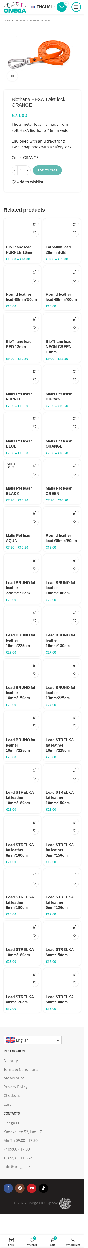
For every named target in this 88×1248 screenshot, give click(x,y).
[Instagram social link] (20, 1188)
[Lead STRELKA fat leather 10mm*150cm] (62, 776)
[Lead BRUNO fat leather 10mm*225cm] (22, 723)
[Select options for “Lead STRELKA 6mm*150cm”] (74, 927)
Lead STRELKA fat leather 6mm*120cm (60, 902)
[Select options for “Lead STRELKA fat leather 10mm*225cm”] (74, 717)
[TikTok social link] (43, 1188)
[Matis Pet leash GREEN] (62, 471)
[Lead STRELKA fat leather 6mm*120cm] (62, 880)
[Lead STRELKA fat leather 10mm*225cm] (62, 723)
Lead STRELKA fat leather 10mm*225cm (60, 745)
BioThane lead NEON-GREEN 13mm (59, 347)
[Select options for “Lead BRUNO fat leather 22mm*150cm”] (35, 560)
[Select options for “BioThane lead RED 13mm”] (35, 319)
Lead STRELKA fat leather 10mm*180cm (20, 797)
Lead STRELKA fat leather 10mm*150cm (60, 797)
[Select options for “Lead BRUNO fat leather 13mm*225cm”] (74, 665)
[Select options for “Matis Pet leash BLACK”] (35, 466)
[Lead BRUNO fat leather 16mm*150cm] (22, 671)
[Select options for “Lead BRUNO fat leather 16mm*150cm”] (35, 665)
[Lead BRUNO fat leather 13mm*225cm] (62, 671)
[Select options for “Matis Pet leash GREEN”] (74, 466)
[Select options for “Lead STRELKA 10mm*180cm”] (35, 927)
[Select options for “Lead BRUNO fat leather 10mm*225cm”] (35, 717)
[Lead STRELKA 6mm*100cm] (62, 980)
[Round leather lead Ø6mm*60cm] (62, 277)
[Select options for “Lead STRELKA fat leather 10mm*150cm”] (74, 770)
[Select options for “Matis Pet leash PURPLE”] (35, 371)
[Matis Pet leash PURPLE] (22, 377)
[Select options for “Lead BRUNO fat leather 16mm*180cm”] (74, 612)
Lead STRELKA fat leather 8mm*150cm (60, 850)
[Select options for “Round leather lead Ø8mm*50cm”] (35, 272)
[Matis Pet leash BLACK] (22, 471)
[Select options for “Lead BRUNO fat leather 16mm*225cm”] (35, 612)
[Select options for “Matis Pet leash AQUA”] (35, 513)
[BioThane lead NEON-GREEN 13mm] (62, 325)
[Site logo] (15, 6)
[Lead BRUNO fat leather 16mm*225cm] (22, 618)
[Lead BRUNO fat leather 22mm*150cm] (22, 566)
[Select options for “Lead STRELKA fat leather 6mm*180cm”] (35, 875)
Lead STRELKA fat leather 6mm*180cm (20, 902)
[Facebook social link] (8, 1188)
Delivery (11, 1060)
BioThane (20, 20)
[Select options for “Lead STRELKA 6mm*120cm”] (35, 974)
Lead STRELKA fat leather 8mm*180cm (20, 850)
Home (7, 20)
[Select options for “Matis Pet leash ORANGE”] (74, 419)
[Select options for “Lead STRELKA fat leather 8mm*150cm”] (74, 822)
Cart (7, 1104)
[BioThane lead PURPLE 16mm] (22, 230)
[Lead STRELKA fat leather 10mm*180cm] (22, 776)
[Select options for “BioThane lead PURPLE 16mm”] (35, 225)
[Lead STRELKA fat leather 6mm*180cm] (22, 880)
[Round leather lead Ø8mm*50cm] (22, 277)
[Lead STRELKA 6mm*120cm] (22, 980)
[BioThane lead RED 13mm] (22, 325)
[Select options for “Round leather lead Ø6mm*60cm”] (74, 272)
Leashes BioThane (40, 20)
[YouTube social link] (31, 1188)
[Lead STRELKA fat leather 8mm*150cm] (62, 828)
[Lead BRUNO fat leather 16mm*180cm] (62, 618)
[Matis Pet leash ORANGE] (62, 424)
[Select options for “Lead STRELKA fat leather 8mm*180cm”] (35, 822)
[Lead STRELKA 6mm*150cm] (62, 933)
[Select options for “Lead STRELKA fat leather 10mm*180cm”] (35, 770)
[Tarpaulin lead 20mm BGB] (62, 230)
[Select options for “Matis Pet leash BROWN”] (74, 371)
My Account (14, 1078)
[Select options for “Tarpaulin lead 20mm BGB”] (74, 225)
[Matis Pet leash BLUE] (22, 424)
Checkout (12, 1095)
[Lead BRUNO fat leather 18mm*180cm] (62, 566)
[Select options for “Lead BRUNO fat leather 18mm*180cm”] (74, 560)
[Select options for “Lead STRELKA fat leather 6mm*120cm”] (74, 875)
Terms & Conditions (21, 1069)
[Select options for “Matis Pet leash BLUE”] (35, 419)
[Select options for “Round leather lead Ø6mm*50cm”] (74, 513)
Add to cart (47, 170)
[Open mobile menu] (76, 7)
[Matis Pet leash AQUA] (22, 519)
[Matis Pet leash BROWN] (62, 377)
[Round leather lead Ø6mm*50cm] (62, 519)
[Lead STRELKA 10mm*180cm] (22, 933)
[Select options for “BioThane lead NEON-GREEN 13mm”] (74, 319)
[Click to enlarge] (12, 76)
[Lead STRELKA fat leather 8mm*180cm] (22, 828)
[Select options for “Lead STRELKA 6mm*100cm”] (74, 974)
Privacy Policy (15, 1086)
